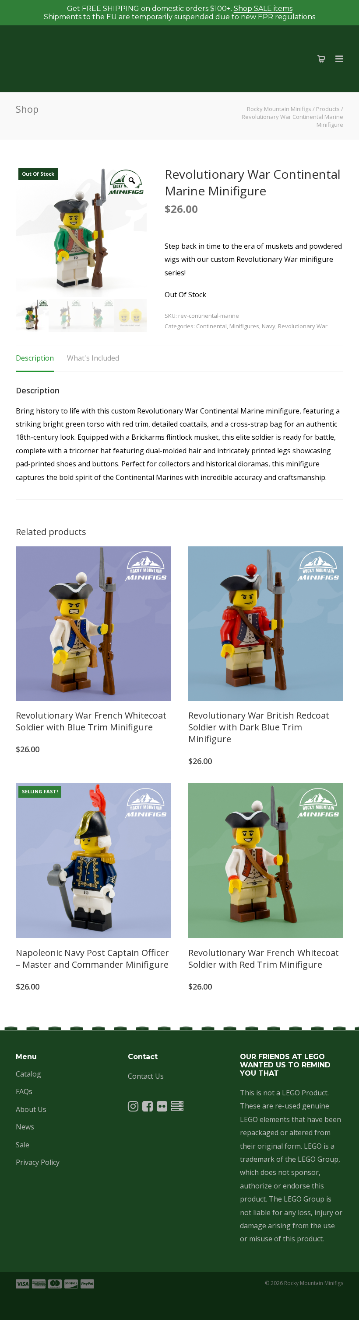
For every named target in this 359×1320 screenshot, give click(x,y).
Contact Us (146, 1076)
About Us (31, 1109)
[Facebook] (147, 1108)
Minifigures (244, 326)
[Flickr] (162, 1108)
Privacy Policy (38, 1162)
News (25, 1127)
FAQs (24, 1091)
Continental (211, 326)
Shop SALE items (263, 8)
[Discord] (177, 1108)
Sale (22, 1145)
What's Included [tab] (93, 358)
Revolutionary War (302, 326)
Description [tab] (35, 358)
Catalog (28, 1074)
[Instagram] (133, 1108)
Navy (268, 326)
